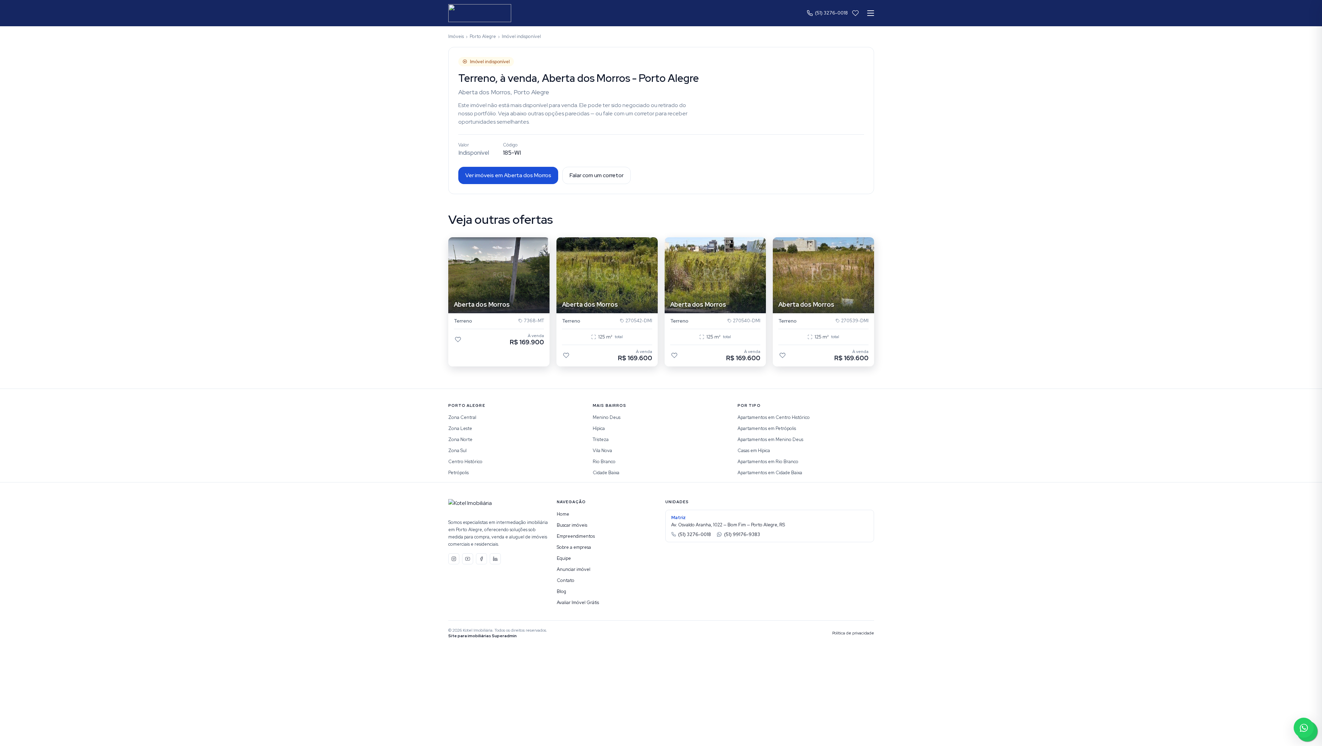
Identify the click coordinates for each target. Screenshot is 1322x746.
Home (563, 514)
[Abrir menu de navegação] (870, 13)
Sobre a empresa (574, 547)
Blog (561, 591)
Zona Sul (457, 450)
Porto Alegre (483, 36)
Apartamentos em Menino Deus (770, 439)
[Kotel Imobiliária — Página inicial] (479, 13)
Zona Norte (460, 439)
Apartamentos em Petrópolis (767, 428)
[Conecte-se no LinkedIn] (495, 558)
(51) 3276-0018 (831, 13)
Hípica (599, 428)
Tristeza (601, 439)
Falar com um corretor (597, 175)
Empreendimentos (576, 536)
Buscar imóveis (572, 525)
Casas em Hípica (754, 450)
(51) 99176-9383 (742, 534)
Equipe (564, 558)
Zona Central (462, 417)
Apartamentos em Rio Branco (768, 462)
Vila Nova (602, 450)
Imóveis (456, 36)
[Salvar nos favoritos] (458, 339)
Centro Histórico (465, 462)
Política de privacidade (853, 633)
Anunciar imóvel (573, 569)
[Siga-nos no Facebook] (481, 558)
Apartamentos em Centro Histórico (774, 417)
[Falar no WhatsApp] (1304, 728)
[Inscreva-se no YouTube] (467, 558)
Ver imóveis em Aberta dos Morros (508, 175)
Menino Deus (606, 417)
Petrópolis (458, 473)
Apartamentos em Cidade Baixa (770, 473)
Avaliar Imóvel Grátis (578, 602)
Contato (565, 580)
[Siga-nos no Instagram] (453, 558)
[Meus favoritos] (855, 13)
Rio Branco (604, 462)
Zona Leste (460, 428)
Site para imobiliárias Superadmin (482, 636)
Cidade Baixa (606, 473)
